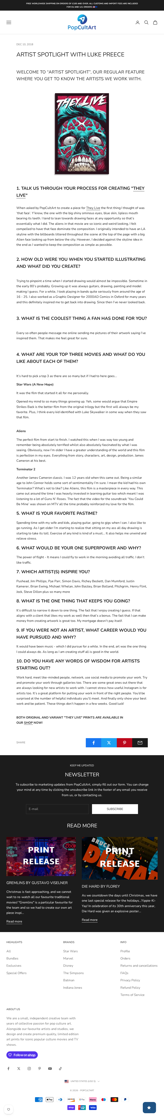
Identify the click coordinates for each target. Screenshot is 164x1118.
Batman (68, 980)
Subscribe (115, 809)
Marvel (68, 958)
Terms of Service (132, 995)
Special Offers (16, 973)
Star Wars (70, 951)
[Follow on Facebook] (8, 1069)
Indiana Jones (72, 988)
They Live (93, 208)
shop (28, 723)
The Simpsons (73, 973)
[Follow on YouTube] (50, 1069)
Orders (125, 958)
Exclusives (13, 965)
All (8, 951)
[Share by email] (140, 742)
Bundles (12, 958)
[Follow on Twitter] (19, 1069)
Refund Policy (130, 988)
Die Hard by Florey (101, 886)
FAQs (124, 973)
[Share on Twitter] (109, 742)
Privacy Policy (130, 980)
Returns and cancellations (139, 965)
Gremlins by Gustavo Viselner (37, 882)
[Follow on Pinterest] (40, 1069)
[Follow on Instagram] (29, 1069)
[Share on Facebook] (93, 742)
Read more (14, 921)
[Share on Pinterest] (124, 742)
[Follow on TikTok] (60, 1069)
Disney (68, 965)
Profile (125, 951)
